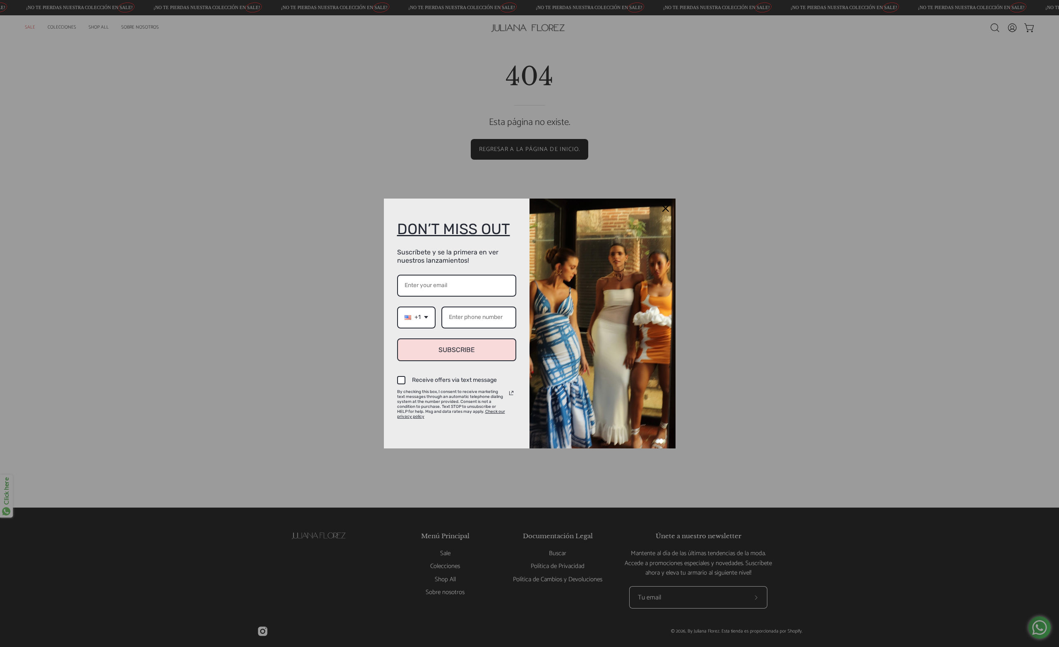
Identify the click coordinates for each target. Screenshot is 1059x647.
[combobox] (416, 317)
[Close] (666, 208)
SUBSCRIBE (456, 350)
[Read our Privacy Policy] (511, 393)
